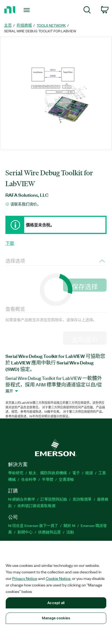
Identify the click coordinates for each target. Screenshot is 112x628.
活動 (70, 532)
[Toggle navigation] (28, 10)
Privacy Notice (24, 578)
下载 (9, 243)
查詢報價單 (82, 499)
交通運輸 (66, 479)
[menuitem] (87, 10)
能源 (89, 472)
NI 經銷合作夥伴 (21, 499)
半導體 (47, 479)
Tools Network (51, 25)
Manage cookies (56, 618)
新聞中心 (25, 532)
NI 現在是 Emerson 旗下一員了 (33, 525)
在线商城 (24, 25)
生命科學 (28, 479)
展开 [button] (9, 391)
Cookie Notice (58, 578)
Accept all (55, 603)
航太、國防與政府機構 (48, 472)
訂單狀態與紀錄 (54, 499)
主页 (8, 25)
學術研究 (15, 472)
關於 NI (69, 525)
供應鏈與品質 (49, 532)
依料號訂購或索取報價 (36, 505)
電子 (76, 472)
